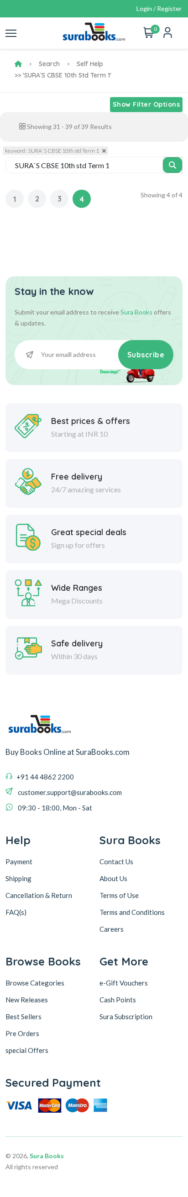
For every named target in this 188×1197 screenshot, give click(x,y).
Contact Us (116, 861)
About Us (113, 878)
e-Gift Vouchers (123, 983)
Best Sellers (23, 1016)
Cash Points (117, 1000)
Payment (18, 861)
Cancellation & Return (38, 895)
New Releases (26, 1000)
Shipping (18, 878)
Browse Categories (34, 983)
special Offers (26, 1050)
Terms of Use (119, 895)
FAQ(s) (15, 912)
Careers (111, 929)
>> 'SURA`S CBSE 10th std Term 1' (63, 75)
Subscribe (146, 354)
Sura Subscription (125, 1016)
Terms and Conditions (132, 912)
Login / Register (159, 8)
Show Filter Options (146, 104)
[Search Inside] (173, 165)
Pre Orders (22, 1033)
